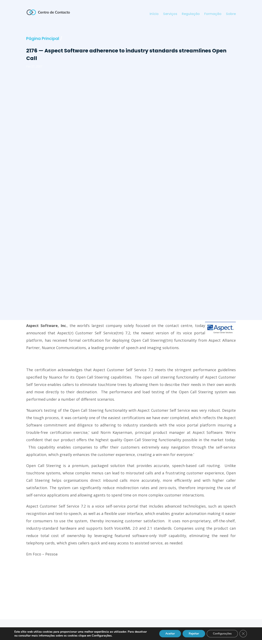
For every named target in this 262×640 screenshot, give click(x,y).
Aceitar (170, 633)
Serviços (170, 14)
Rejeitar (194, 633)
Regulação (191, 14)
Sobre (231, 14)
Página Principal (42, 38)
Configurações (222, 633)
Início (154, 14)
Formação (212, 14)
